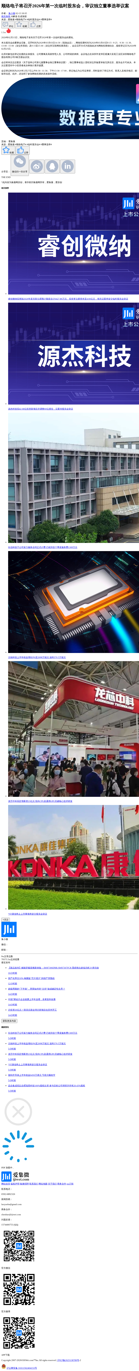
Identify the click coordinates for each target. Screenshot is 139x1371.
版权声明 (15, 1183)
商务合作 (61, 1183)
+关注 (5, 919)
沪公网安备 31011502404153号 (22, 1368)
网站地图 (43, 1183)
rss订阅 (70, 1183)
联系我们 (33, 1183)
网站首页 (5, 1183)
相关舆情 (6, 16)
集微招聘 (24, 1183)
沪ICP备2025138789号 (68, 1360)
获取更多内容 (9, 1021)
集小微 (11, 13)
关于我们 (52, 1183)
